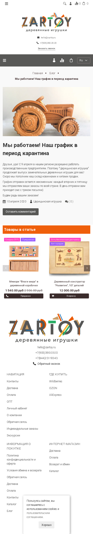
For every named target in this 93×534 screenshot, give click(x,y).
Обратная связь (17, 422)
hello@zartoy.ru (46, 347)
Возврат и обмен (59, 464)
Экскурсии (13, 435)
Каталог (11, 504)
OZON (53, 388)
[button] (6, 268)
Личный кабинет (17, 408)
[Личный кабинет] (54, 60)
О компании (14, 415)
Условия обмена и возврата (24, 470)
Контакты (13, 381)
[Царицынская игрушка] (46, 22)
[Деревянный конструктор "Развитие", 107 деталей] (69, 258)
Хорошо (46, 525)
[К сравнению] (62, 60)
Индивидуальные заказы (22, 428)
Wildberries (55, 381)
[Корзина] (71, 60)
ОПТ (9, 401)
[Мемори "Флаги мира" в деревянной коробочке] (23, 258)
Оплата (11, 394)
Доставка (12, 388)
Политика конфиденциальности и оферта (21, 459)
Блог (52, 73)
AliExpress (55, 394)
